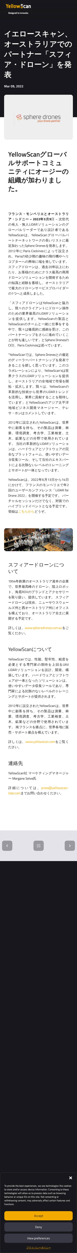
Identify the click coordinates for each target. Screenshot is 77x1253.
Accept (38, 1215)
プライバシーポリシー (38, 1248)
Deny (38, 1227)
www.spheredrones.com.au (43, 627)
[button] (71, 1178)
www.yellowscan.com (40, 741)
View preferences (38, 1238)
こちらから (26, 511)
